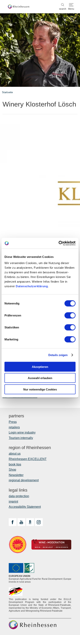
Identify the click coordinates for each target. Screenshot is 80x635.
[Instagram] (39, 522)
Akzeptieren (40, 366)
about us (15, 453)
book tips (15, 464)
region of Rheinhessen (30, 447)
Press (13, 422)
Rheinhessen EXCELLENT (28, 459)
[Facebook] (13, 522)
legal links (18, 490)
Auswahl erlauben (40, 378)
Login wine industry (22, 432)
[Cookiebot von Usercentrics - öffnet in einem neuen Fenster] (59, 243)
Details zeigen (58, 355)
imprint (13, 501)
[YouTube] (21, 522)
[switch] (70, 315)
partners (16, 416)
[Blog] (30, 522)
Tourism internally (21, 438)
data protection (19, 496)
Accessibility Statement (25, 506)
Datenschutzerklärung (32, 286)
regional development (24, 480)
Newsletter (16, 475)
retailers (14, 427)
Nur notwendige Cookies (40, 389)
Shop (12, 469)
